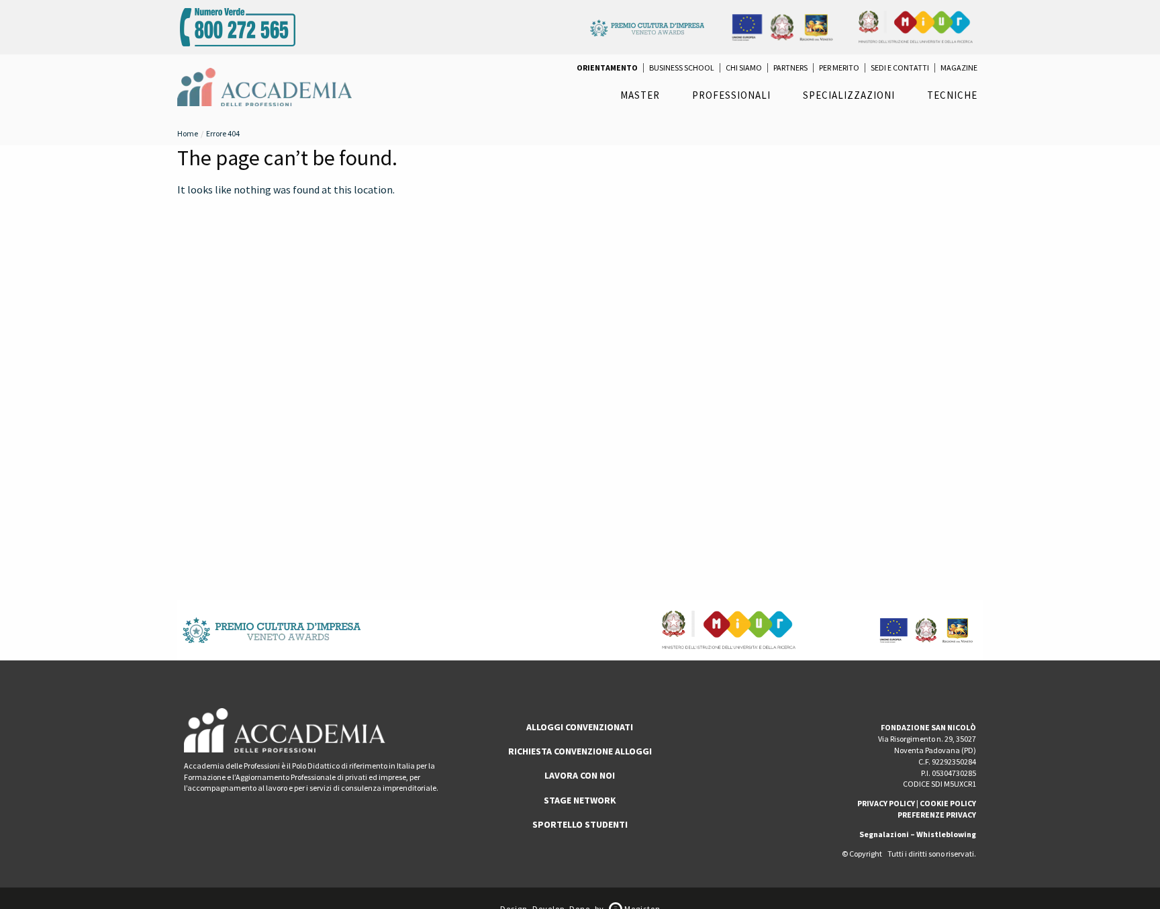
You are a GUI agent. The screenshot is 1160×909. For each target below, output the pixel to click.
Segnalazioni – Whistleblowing (917, 834)
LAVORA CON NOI (579, 775)
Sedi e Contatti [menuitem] (900, 68)
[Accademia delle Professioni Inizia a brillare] (264, 86)
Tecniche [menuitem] (952, 95)
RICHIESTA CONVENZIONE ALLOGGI (580, 751)
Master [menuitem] (640, 95)
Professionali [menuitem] (731, 95)
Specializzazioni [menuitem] (849, 95)
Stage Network (580, 800)
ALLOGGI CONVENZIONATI (579, 727)
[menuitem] (607, 68)
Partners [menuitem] (790, 68)
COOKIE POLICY (948, 803)
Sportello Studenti (580, 824)
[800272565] (237, 25)
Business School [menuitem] (681, 68)
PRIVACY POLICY (886, 803)
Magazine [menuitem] (958, 68)
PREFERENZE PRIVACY (937, 815)
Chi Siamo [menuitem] (744, 68)
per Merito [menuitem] (839, 68)
